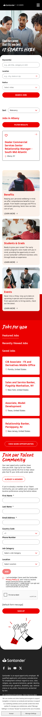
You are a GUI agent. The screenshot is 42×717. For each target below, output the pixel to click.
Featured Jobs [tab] (10, 335)
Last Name (8, 506)
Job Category (8, 548)
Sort (4, 110)
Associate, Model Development (15, 404)
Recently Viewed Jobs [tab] (15, 343)
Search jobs (21, 95)
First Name (8, 495)
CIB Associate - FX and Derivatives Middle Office (20, 363)
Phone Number (9, 537)
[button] (6, 135)
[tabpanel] (21, 397)
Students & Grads (14, 243)
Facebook (3, 668)
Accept (11, 713)
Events (8, 291)
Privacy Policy (11, 579)
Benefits (9, 194)
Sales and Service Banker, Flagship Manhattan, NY (20, 384)
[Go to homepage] (13, 5)
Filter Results (21, 124)
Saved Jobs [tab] (8, 350)
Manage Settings (30, 713)
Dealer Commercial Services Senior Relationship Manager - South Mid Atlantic (18, 147)
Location (5, 71)
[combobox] (21, 76)
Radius (5, 82)
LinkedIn (9, 668)
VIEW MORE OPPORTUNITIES (21, 444)
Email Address (9, 517)
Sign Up (21, 611)
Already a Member (14, 479)
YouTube (15, 668)
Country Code (8, 528)
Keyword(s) (6, 60)
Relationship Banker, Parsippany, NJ (17, 425)
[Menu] (38, 5)
